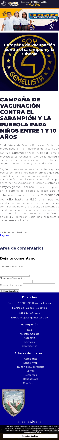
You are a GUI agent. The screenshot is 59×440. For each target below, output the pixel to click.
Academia (29, 338)
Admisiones (30, 358)
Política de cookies (32, 428)
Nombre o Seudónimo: (13, 278)
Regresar (5, 235)
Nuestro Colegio (29, 334)
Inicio (29, 330)
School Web (30, 363)
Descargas (30, 375)
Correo (30, 371)
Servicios (29, 342)
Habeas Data (30, 379)
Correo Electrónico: (11, 285)
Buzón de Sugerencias (30, 367)
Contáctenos (29, 346)
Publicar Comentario (9, 291)
